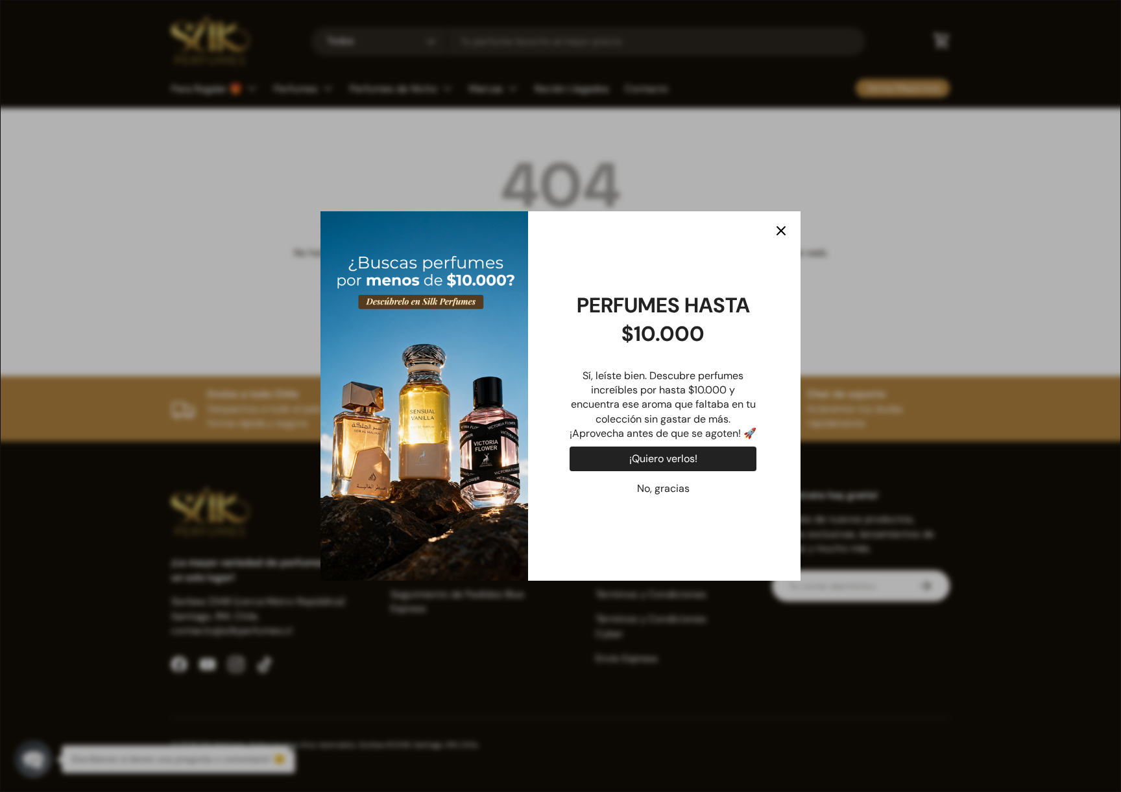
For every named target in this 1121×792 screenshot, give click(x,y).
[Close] (781, 231)
